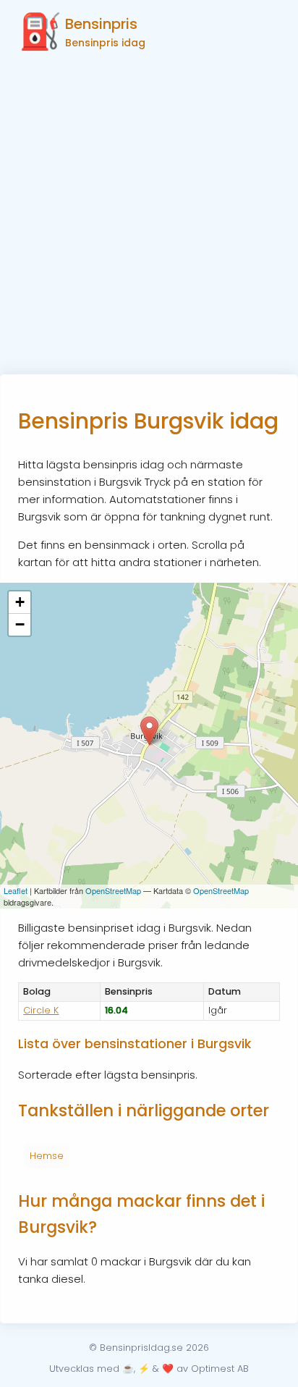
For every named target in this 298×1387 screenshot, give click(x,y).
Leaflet (15, 890)
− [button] (20, 624)
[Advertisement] (149, 218)
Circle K (41, 1010)
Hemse (47, 1156)
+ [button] (20, 602)
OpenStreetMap (113, 890)
